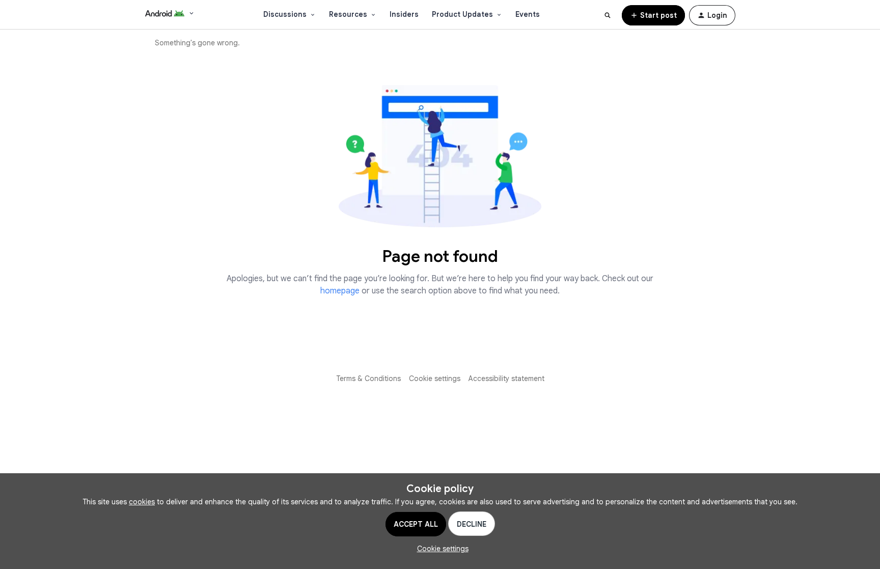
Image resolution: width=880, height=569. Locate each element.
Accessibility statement (506, 378)
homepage (340, 291)
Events (527, 14)
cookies (142, 501)
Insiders (404, 14)
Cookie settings (434, 378)
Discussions (285, 14)
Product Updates (462, 14)
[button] (653, 15)
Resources (348, 14)
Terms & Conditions (368, 378)
